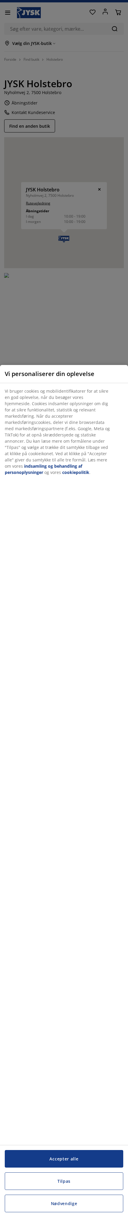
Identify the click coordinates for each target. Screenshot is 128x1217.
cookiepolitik (75, 472)
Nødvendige (64, 1203)
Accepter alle (63, 1159)
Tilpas (64, 1181)
